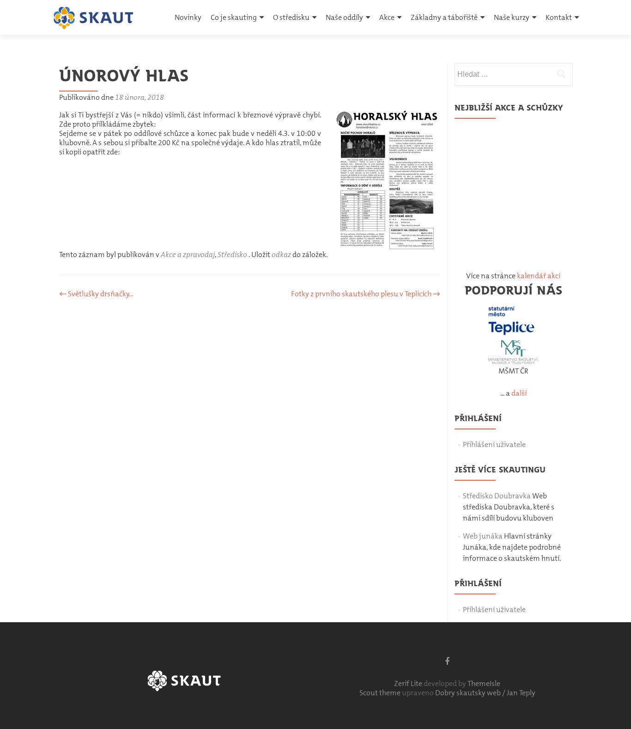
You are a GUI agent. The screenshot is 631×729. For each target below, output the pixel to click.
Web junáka (483, 536)
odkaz (281, 254)
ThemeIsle (483, 683)
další (519, 393)
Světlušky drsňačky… (96, 294)
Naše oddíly (344, 17)
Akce (386, 17)
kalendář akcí (538, 276)
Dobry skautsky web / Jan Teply (485, 693)
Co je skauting (234, 17)
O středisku (291, 17)
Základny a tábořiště (444, 17)
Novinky (188, 17)
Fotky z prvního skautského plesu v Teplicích (365, 294)
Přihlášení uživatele (494, 444)
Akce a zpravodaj (188, 254)
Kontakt (559, 17)
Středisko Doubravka (497, 496)
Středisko (232, 254)
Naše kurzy (511, 17)
